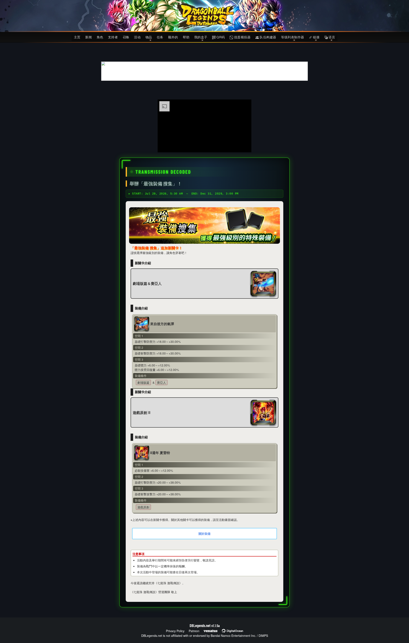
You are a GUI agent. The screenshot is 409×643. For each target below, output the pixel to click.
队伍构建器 (267, 37)
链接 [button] (316, 37)
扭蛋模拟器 (242, 37)
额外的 (173, 37)
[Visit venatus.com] (243, 145)
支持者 (113, 37)
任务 (160, 37)
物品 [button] (148, 37)
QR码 (220, 37)
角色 (100, 37)
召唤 (126, 37)
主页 (77, 37)
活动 (137, 37)
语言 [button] (331, 37)
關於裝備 (204, 533)
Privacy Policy (175, 631)
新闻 (88, 37)
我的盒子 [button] (200, 37)
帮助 (186, 37)
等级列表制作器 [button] (292, 37)
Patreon (194, 631)
